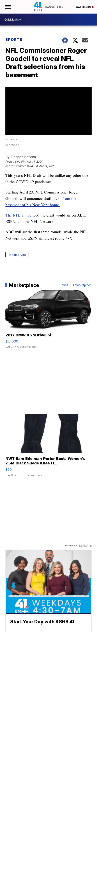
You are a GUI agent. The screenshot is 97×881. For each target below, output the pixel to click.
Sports (13, 39)
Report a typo (17, 254)
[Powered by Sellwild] (85, 545)
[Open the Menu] (7, 6)
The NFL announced (22, 215)
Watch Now (84, 7)
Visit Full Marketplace (77, 285)
